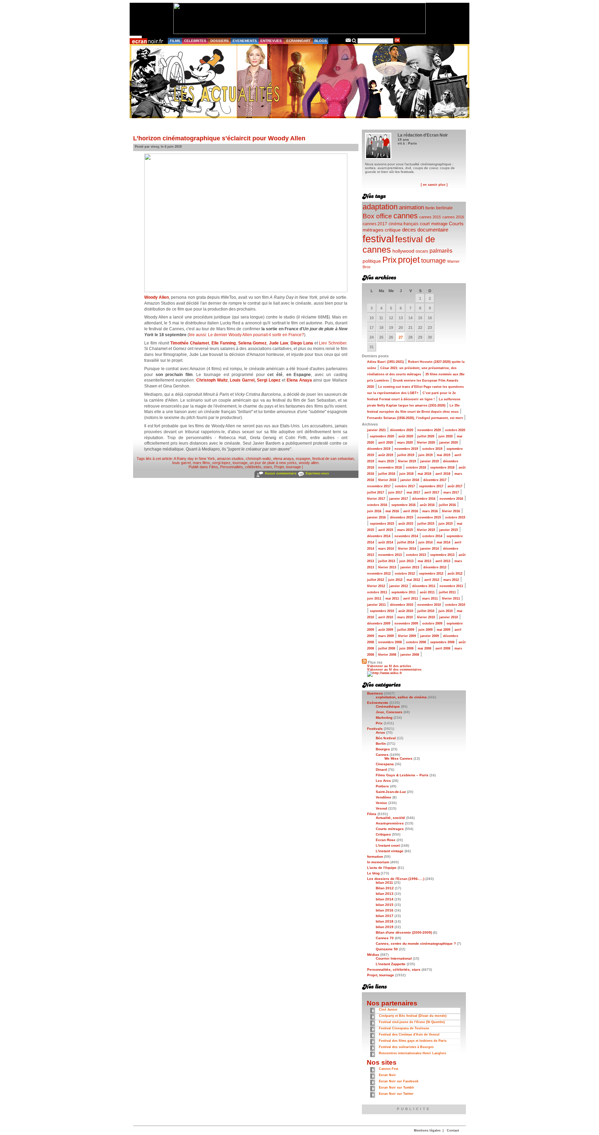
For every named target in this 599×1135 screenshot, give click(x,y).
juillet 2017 (375, 492)
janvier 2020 (448, 442)
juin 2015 (446, 523)
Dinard (381, 769)
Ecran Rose (386, 840)
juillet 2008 (386, 648)
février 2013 (387, 567)
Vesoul (381, 808)
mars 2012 (451, 580)
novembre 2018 (390, 467)
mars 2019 (386, 461)
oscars (422, 251)
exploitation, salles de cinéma (401, 697)
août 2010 (405, 611)
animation (411, 207)
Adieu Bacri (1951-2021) (385, 362)
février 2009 (407, 636)
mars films (201, 463)
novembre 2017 (379, 486)
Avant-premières (390, 823)
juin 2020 (446, 436)
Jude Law (278, 343)
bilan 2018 (384, 921)
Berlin (430, 208)
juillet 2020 (425, 436)
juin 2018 (406, 473)
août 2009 (385, 629)
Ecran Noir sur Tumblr (396, 1087)
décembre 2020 (401, 430)
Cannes (382, 755)
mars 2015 (405, 530)
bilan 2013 (384, 894)
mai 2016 (392, 511)
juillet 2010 (425, 611)
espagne (303, 458)
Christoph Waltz (212, 380)
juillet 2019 (405, 455)
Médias (373, 955)
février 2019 (407, 461)
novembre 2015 (429, 517)
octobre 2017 (405, 486)
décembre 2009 (378, 623)
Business (375, 693)
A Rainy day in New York (194, 458)
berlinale (444, 208)
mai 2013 (424, 561)
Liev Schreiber (332, 343)
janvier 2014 (429, 548)
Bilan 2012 (385, 888)
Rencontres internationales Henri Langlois (412, 1053)
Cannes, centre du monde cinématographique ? (416, 943)
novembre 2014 (406, 536)
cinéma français (403, 223)
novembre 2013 (390, 555)
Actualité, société (390, 818)
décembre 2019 (378, 449)
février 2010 (426, 617)
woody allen (309, 463)
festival (378, 238)
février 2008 (387, 654)
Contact (453, 1130)
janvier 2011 (376, 604)
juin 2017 (395, 492)
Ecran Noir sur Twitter (396, 1093)
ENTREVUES (271, 41)
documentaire (432, 230)
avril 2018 (442, 473)
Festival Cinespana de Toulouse (404, 1028)
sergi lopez (221, 463)
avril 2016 (410, 511)
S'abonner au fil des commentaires (394, 669)
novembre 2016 (451, 498)
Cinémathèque (388, 706)
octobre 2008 (416, 642)
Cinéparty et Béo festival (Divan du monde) (412, 1016)
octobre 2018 (416, 467)
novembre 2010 (429, 604)
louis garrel (181, 463)
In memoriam (378, 862)
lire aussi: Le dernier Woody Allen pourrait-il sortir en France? (246, 334)
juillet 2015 (425, 523)
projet (409, 259)
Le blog (373, 873)
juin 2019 (425, 455)
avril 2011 (410, 598)
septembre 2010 (382, 611)
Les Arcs (383, 781)
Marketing (384, 717)
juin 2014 (425, 542)
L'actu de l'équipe (382, 868)
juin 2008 (406, 648)
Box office (377, 216)
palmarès (440, 250)
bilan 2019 (384, 927)
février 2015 (426, 530)
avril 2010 (385, 617)
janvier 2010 (448, 617)
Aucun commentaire (280, 473)
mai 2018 (424, 473)
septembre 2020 (382, 436)
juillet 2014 (405, 542)
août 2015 (405, 523)
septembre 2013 (442, 555)
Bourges (383, 749)
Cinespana (385, 764)
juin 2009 (425, 629)
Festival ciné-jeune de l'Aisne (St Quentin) (412, 1022)
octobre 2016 (377, 505)
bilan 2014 (384, 899)
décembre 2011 (423, 586)
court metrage (434, 223)
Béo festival (386, 738)
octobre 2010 (455, 604)
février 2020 (426, 442)
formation (375, 856)
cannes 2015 (430, 217)
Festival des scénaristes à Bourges (406, 1047)
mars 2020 (405, 442)
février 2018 (387, 480)
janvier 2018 (409, 480)
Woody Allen (156, 297)
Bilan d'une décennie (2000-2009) (404, 932)
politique (372, 261)
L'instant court (388, 845)
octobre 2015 (455, 517)
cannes (405, 215)
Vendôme (383, 797)
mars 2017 (451, 492)
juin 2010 (446, 611)
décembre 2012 (434, 567)
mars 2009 (386, 636)
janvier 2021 (376, 430)
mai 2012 (413, 580)
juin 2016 (374, 511)
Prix (389, 259)
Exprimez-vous (317, 473)
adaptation (380, 206)
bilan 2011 (384, 882)
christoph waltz (258, 458)
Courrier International (394, 958)
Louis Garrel (242, 380)
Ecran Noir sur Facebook (398, 1081)
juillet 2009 (405, 629)
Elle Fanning (223, 343)
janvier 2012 (398, 586)
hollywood (403, 251)
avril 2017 (431, 492)
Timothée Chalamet (189, 343)
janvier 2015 (448, 530)
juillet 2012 (375, 580)
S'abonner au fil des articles (389, 666)
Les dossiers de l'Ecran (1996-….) (395, 879)
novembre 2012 (379, 573)
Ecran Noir (387, 1075)
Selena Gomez (252, 343)
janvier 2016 (376, 517)
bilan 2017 (384, 916)
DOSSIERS (219, 41)
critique (393, 230)
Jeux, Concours (389, 712)
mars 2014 (386, 548)
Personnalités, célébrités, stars (246, 467)
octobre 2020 (455, 430)
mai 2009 (443, 629)
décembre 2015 (401, 517)
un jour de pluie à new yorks (273, 463)
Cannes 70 (385, 938)
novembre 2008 (390, 642)
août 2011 (427, 592)
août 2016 (427, 505)
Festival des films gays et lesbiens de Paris (412, 1040)
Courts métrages (390, 829)
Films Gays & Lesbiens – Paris (402, 775)
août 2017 (455, 486)
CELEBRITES (195, 41)
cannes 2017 (375, 223)
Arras (380, 732)
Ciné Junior (388, 1009)
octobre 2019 (432, 449)
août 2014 (385, 542)
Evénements (377, 703)
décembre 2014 (378, 536)
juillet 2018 (386, 473)
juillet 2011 (447, 592)
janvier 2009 (429, 636)
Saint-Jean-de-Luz (391, 792)
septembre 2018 (442, 467)
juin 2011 (374, 598)
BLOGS (320, 41)
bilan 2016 (384, 910)
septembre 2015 (382, 523)
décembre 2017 (434, 480)
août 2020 (405, 436)
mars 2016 (430, 511)
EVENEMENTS (245, 41)
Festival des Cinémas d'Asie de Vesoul (409, 1034)
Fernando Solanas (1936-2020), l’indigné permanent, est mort (415, 418)
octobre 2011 (377, 592)
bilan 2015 (384, 905)
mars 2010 (405, 617)
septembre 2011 (403, 592)
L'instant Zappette (391, 964)
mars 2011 (430, 598)
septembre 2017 (431, 486)
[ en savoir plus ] (434, 184)
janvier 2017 (398, 498)
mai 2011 (392, 598)
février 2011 (451, 598)
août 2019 (385, 455)
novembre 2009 (406, 623)
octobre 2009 (432, 623)
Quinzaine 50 (387, 949)
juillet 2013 (386, 561)
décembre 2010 (401, 604)
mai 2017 (413, 492)
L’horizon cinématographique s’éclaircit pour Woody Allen (219, 138)
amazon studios (230, 458)
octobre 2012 (405, 573)
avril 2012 (431, 580)
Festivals (375, 729)
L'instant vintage (389, 851)
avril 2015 (385, 530)
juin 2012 (395, 580)
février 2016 (451, 511)
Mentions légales (427, 1130)
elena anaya (283, 458)
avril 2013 (442, 561)
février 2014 (407, 548)
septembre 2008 (442, 642)
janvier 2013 (409, 567)
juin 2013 (406, 561)
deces (409, 230)
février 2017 (376, 498)
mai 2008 (424, 648)
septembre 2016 (403, 505)
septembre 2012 (431, 573)
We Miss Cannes (398, 758)
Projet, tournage (287, 467)
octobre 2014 (432, 536)
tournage (240, 463)
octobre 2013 (416, 555)
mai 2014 (443, 542)
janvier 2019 (429, 461)
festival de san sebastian (333, 458)
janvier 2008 (409, 654)
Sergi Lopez (268, 380)
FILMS (175, 41)
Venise (381, 803)
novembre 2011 (451, 586)
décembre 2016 (423, 498)
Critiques (383, 834)
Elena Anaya (299, 380)
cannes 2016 (453, 217)
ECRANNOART (298, 41)
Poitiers (382, 786)
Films (213, 467)
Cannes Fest (388, 1069)
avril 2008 (442, 648)
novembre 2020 (429, 430)
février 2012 (376, 586)
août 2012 (455, 573)
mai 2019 (443, 455)
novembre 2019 (406, 449)
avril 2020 (385, 442)
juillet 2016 (447, 505)
